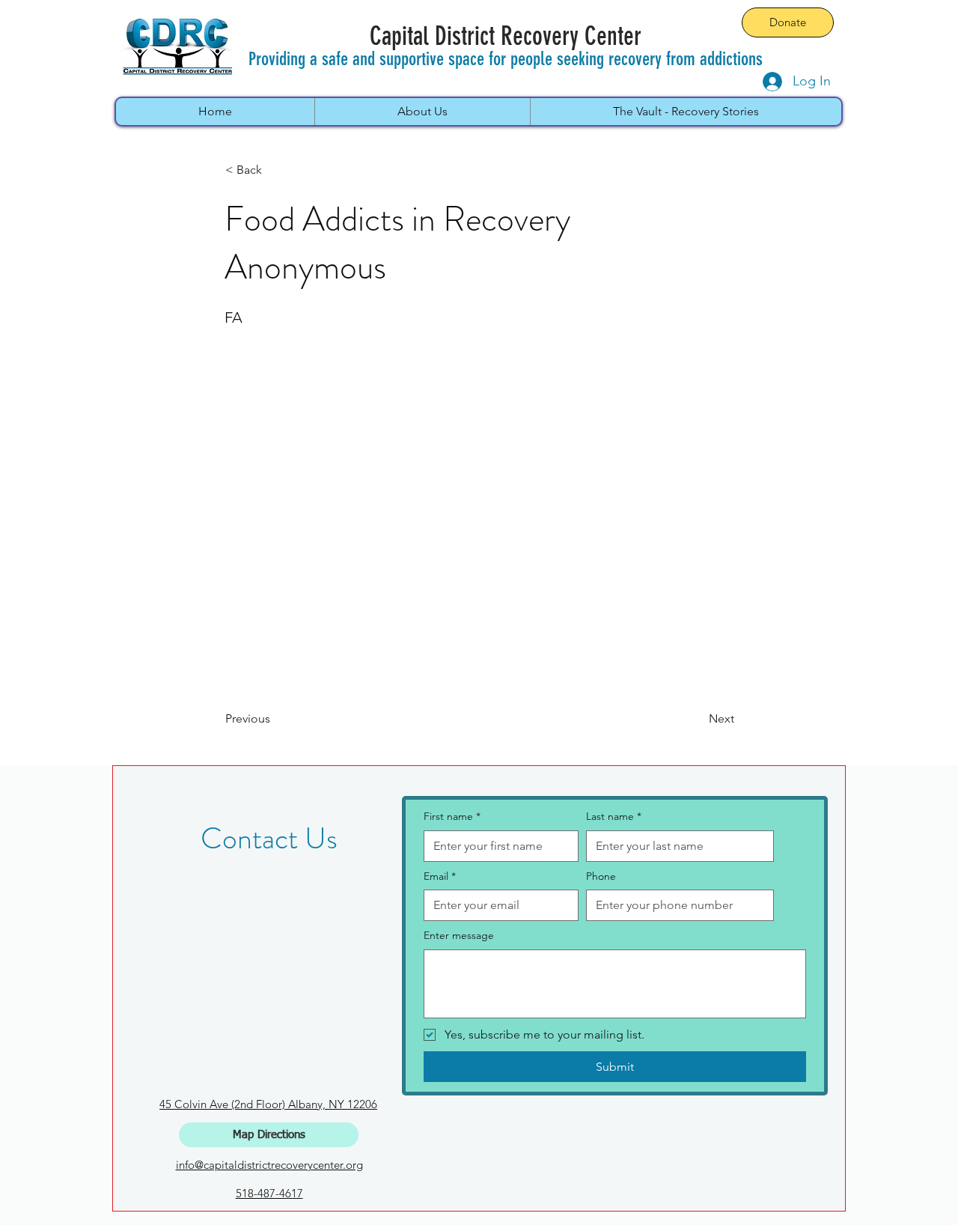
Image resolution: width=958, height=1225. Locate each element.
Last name (613, 816)
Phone (601, 876)
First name (452, 816)
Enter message (459, 935)
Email (440, 876)
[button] (274, 170)
